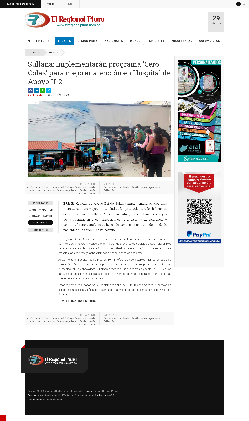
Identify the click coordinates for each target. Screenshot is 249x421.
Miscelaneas (182, 41)
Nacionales (114, 41)
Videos (50, 4)
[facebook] (30, 90)
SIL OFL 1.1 (66, 400)
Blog (70, 4)
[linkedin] (36, 90)
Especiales (156, 41)
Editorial (43, 41)
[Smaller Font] (30, 210)
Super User (36, 95)
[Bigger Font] (51, 210)
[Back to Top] (3, 418)
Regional (88, 391)
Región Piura (88, 41)
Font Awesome (35, 400)
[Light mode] (238, 4)
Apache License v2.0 (104, 395)
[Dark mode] (244, 4)
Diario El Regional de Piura (20, 4)
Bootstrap (32, 395)
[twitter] (48, 90)
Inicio (29, 41)
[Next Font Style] (51, 216)
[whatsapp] (42, 90)
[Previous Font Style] (30, 216)
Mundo (135, 41)
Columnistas (209, 41)
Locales (64, 41)
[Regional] (64, 20)
